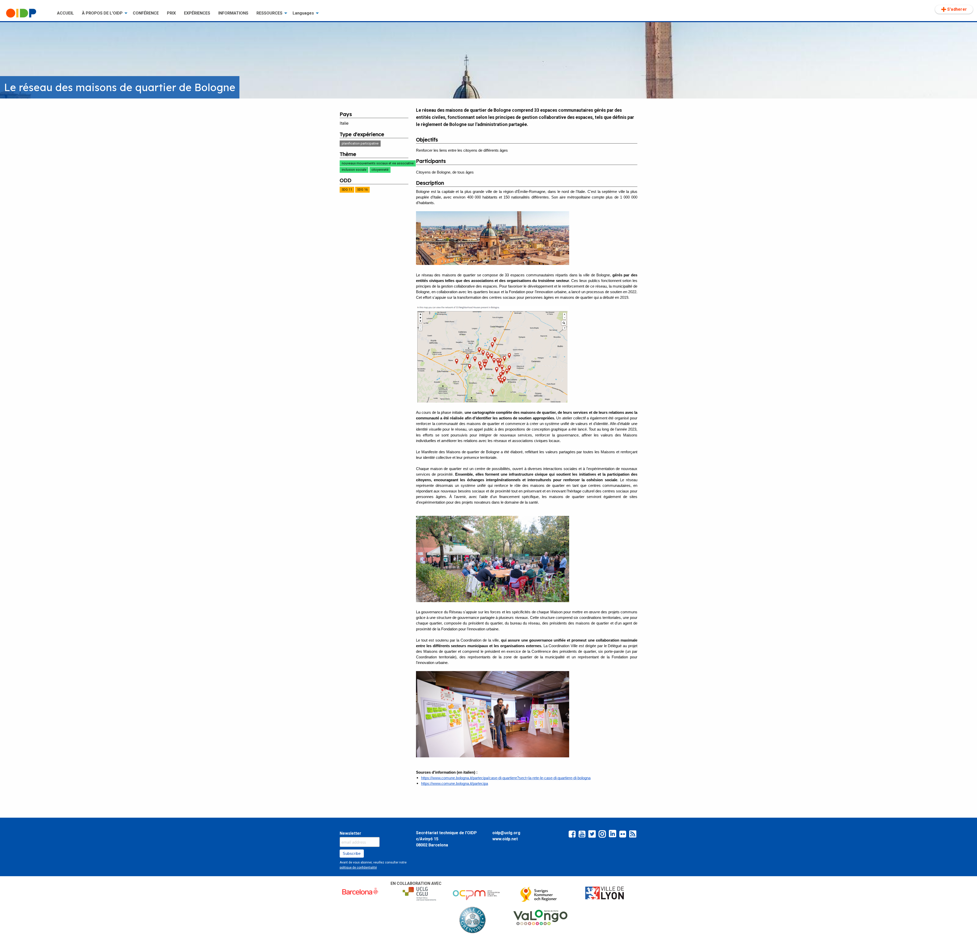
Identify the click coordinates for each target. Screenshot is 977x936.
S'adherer (957, 9)
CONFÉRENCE (146, 13)
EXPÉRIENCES (197, 13)
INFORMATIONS (233, 13)
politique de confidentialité (358, 867)
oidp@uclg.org (506, 832)
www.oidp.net (505, 838)
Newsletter (350, 833)
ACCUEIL (65, 13)
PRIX (171, 13)
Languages (303, 13)
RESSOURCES (269, 13)
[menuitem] (27, 13)
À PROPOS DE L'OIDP (102, 13)
